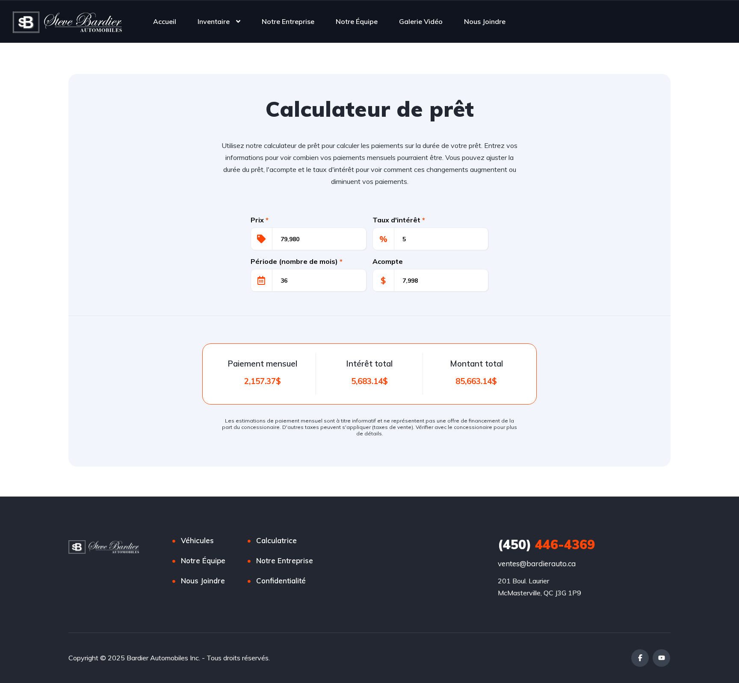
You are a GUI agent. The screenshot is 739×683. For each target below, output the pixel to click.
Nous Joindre (484, 21)
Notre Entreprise (288, 21)
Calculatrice (276, 540)
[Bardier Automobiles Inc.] (67, 21)
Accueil (164, 21)
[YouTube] (661, 658)
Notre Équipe (357, 21)
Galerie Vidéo (421, 21)
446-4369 (546, 544)
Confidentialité (281, 580)
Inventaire (214, 21)
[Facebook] (640, 658)
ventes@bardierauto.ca (537, 563)
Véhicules (197, 540)
